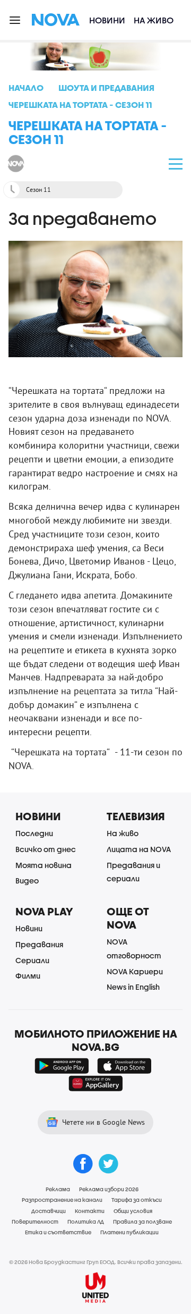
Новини (107, 20)
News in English (133, 986)
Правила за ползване (142, 1221)
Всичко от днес (45, 849)
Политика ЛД (85, 1221)
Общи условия (133, 1211)
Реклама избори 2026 (108, 1189)
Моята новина (43, 865)
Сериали (32, 960)
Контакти (90, 1211)
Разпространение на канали (62, 1200)
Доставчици (48, 1211)
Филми (27, 975)
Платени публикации (129, 1232)
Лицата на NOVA (139, 849)
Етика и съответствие (58, 1232)
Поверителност (35, 1221)
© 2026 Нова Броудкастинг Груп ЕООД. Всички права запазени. (96, 1262)
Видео (27, 880)
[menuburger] (15, 19)
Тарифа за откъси (136, 1200)
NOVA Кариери (135, 971)
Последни (34, 833)
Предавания (39, 944)
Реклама (58, 1189)
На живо (153, 20)
